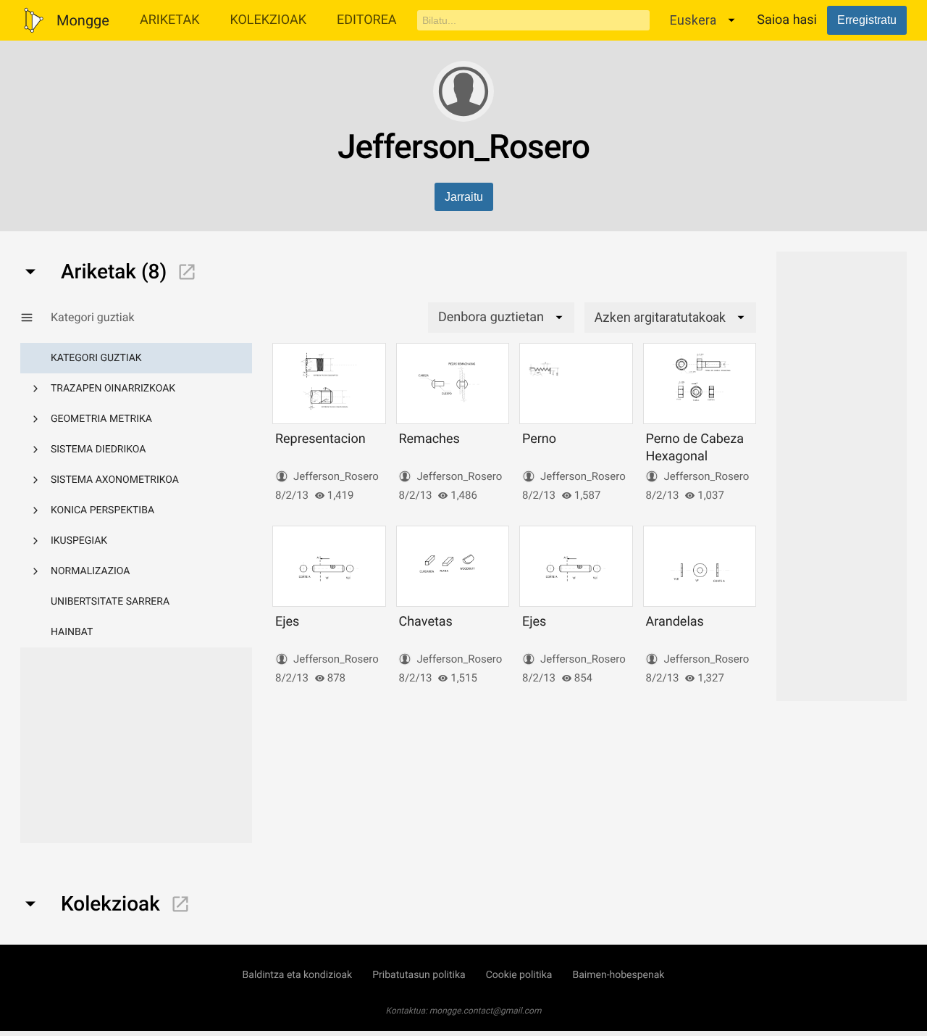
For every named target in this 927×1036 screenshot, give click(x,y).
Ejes (287, 621)
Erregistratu (867, 20)
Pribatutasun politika (418, 975)
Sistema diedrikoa (98, 449)
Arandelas (674, 621)
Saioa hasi (787, 20)
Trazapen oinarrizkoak (113, 388)
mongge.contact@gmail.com (485, 1011)
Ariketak (170, 20)
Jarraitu (464, 197)
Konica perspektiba (102, 510)
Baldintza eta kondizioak (298, 975)
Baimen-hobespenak (618, 975)
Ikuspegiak (79, 541)
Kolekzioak (268, 20)
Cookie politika (519, 975)
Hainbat (72, 632)
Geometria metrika (101, 419)
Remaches (428, 439)
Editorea (367, 20)
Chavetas (425, 621)
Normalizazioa (90, 571)
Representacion (320, 439)
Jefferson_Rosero (336, 476)
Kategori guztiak (96, 358)
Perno (539, 439)
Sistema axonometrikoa (115, 480)
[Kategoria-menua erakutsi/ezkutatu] (35, 317)
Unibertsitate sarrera (110, 602)
